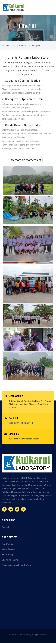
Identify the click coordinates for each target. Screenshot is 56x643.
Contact (5, 527)
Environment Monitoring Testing (16, 565)
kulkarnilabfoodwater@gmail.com (24, 439)
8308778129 (27, 423)
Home (8, 46)
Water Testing (8, 549)
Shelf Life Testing (10, 560)
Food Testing (8, 544)
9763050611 (15, 423)
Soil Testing (7, 554)
